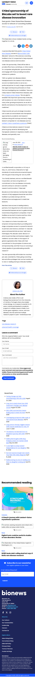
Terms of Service (7, 649)
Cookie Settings (7, 651)
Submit (5, 581)
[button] (26, 3)
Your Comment (7, 355)
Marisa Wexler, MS (18, 144)
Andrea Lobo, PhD (11, 27)
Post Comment (9, 378)
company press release (12, 95)
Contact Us (5, 630)
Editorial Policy (6, 643)
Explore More (6, 635)
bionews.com (12, 605)
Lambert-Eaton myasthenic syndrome (14, 123)
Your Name (5, 341)
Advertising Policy (7, 638)
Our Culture (5, 620)
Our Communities (7, 623)
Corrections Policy (7, 641)
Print (22, 32)
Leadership (5, 625)
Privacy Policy (6, 646)
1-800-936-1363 (11, 608)
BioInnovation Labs (24, 53)
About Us (4, 617)
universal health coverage (10, 327)
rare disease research (9, 324)
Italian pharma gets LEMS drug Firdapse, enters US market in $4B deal (17, 441)
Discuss (14, 32)
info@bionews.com (12, 607)
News (23, 142)
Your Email (5, 348)
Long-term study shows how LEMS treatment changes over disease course (17, 405)
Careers (4, 628)
